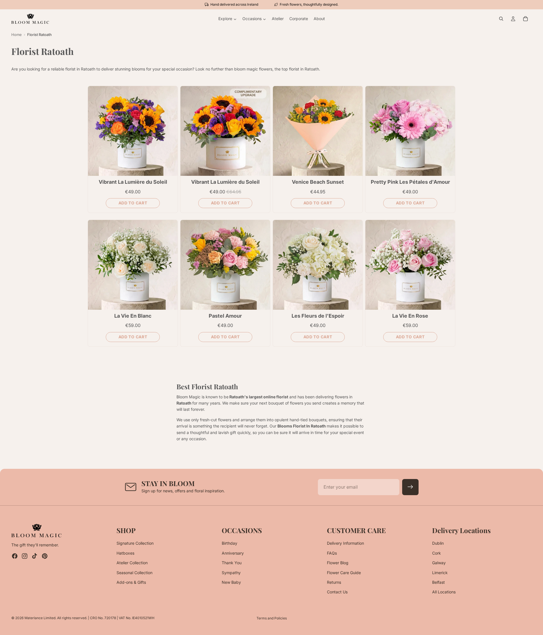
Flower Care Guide (344, 572)
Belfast (438, 582)
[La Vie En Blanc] (133, 265)
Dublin (438, 543)
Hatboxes (125, 553)
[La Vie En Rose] (410, 265)
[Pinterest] (44, 556)
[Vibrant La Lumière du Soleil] (133, 131)
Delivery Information (345, 543)
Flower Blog (337, 562)
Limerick (440, 572)
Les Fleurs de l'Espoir (318, 316)
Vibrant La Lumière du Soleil (133, 182)
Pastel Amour (225, 316)
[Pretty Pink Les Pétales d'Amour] (410, 131)
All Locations (444, 592)
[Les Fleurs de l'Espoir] (318, 265)
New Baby (231, 582)
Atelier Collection (132, 562)
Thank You (232, 562)
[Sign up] (410, 487)
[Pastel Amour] (225, 265)
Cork (436, 553)
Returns (334, 582)
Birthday (229, 543)
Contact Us (337, 592)
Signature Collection (135, 543)
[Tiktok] (34, 556)
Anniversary (233, 553)
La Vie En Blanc (132, 316)
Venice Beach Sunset (318, 182)
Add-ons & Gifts (131, 582)
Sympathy (231, 572)
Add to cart (132, 202)
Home (16, 34)
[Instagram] (24, 556)
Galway (439, 562)
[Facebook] (14, 556)
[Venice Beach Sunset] (318, 131)
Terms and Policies (272, 618)
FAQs (332, 553)
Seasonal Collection (134, 572)
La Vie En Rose (410, 316)
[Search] (501, 18)
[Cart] (525, 18)
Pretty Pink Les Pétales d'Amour (410, 182)
